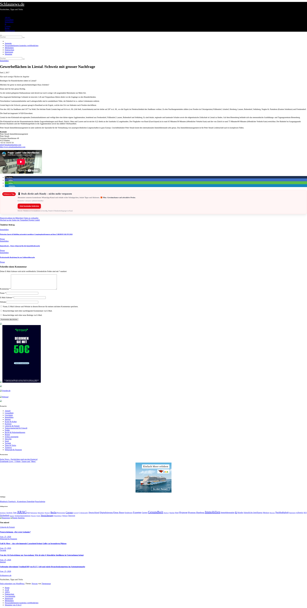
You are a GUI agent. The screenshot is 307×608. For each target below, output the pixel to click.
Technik (8, 443)
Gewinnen (9, 415)
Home (7, 588)
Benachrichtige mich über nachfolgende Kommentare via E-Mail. (27, 311)
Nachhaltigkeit (282, 512)
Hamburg (166, 512)
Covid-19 (76, 512)
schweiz (299, 512)
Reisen (7, 435)
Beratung (47, 512)
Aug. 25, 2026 (5, 537)
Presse (2, 239)
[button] (9, 177)
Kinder (240, 512)
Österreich (71, 516)
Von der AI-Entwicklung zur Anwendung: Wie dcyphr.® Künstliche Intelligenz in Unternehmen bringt (42, 555)
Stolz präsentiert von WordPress (12, 584)
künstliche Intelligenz (253, 512)
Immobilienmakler (228, 513)
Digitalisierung (106, 512)
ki (5, 24)
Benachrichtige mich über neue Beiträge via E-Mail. (22, 315)
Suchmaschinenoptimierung (22, 516)
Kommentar (5, 289)
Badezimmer (33, 512)
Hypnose (183, 512)
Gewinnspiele (10, 596)
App (14, 513)
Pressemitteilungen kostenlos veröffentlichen (21, 46)
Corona (7, 26)
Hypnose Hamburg (196, 512)
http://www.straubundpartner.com (12, 147)
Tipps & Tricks (10, 445)
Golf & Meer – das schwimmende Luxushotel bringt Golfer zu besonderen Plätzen (33, 543)
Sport (7, 441)
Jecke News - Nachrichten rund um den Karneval (18, 459)
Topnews (8, 447)
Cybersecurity (83, 513)
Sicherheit (4, 515)
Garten (145, 512)
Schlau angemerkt (11, 437)
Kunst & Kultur (11, 422)
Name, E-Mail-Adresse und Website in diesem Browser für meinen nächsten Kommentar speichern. (40, 306)
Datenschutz (9, 50)
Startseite (8, 43)
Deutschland (94, 512)
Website (3, 302)
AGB (7, 590)
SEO (305, 513)
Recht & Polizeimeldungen (15, 432)
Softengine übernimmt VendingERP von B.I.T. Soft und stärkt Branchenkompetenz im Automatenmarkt (42, 567)
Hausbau (171, 513)
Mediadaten (9, 48)
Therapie (33, 515)
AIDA (7, 592)
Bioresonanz (61, 513)
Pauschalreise (40, 501)
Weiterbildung (58, 515)
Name (3, 293)
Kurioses (8, 424)
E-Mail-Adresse (6, 298)
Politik (7, 430)
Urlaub (38, 515)
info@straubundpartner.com (10, 145)
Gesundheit (9, 20)
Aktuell (7, 411)
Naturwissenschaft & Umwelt (16, 428)
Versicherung (10, 31)
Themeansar (46, 584)
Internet (8, 419)
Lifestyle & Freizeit (12, 426)
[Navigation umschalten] (1, 35)
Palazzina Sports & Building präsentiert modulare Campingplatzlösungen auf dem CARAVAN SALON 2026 (36, 234)
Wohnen (65, 516)
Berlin (7, 28)
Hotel (177, 513)
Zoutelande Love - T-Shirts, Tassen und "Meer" (18, 461)
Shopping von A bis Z (13, 605)
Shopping (8, 54)
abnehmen (3, 512)
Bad (28, 513)
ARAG (7, 18)
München (272, 512)
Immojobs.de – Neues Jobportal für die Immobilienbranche (20, 246)
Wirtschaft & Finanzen (13, 450)
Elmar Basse (118, 512)
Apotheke (9, 513)
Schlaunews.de (12, 4)
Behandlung (41, 512)
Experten (137, 512)
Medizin (266, 513)
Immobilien (9, 22)
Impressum (9, 52)
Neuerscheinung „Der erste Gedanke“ (15, 532)
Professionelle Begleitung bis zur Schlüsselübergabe (17, 257)
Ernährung (129, 513)
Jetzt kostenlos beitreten (29, 206)
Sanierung (292, 513)
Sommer (12, 515)
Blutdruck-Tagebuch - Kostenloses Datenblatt (17, 501)
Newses (35, 584)
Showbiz (8, 439)
